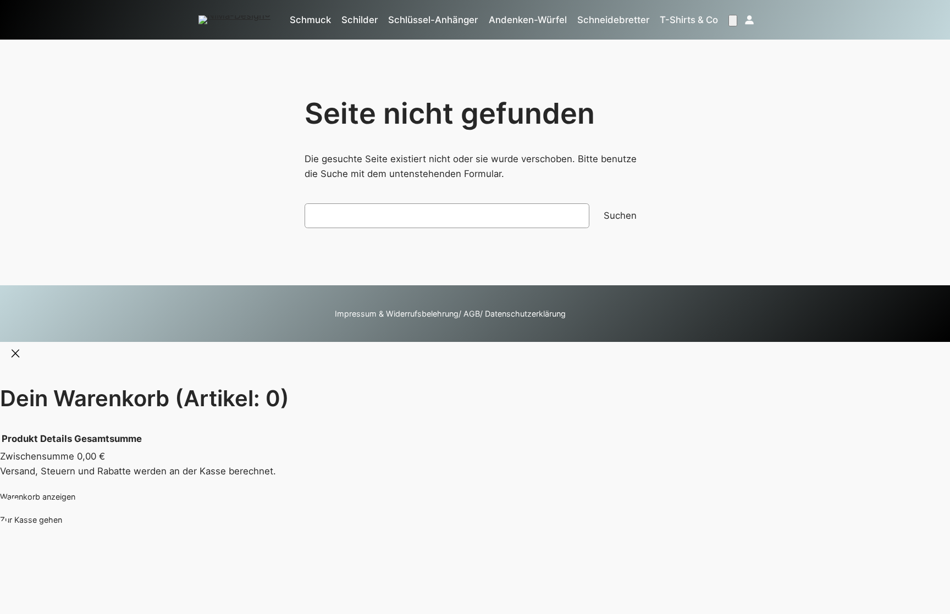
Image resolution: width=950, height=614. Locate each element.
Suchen (620, 215)
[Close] (15, 354)
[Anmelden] (748, 19)
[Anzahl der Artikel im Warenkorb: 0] (732, 20)
